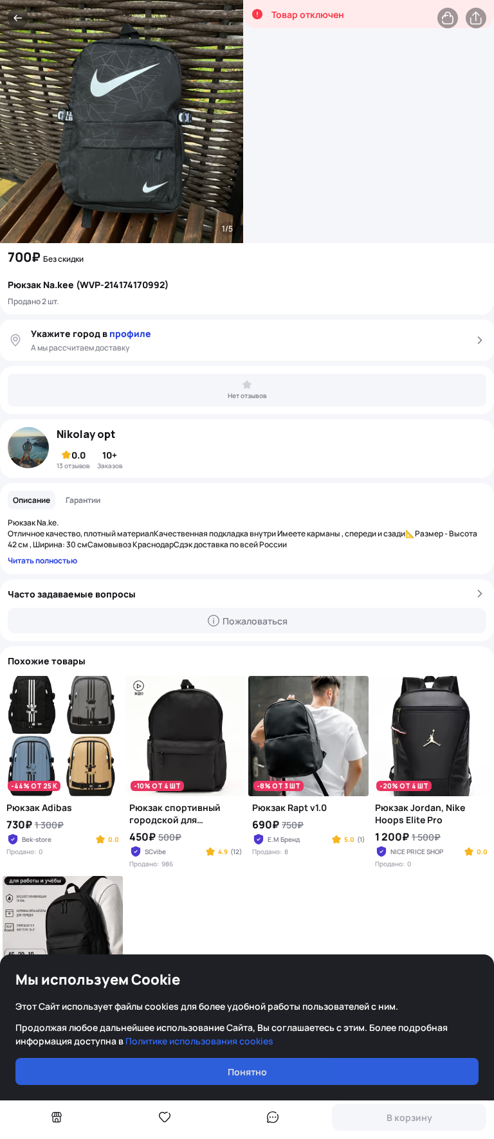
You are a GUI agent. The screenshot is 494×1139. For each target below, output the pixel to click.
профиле (130, 333)
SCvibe (155, 851)
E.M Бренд (284, 839)
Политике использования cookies (199, 1041)
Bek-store (36, 839)
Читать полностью (42, 560)
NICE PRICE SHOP (416, 851)
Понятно (247, 1072)
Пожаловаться (255, 621)
